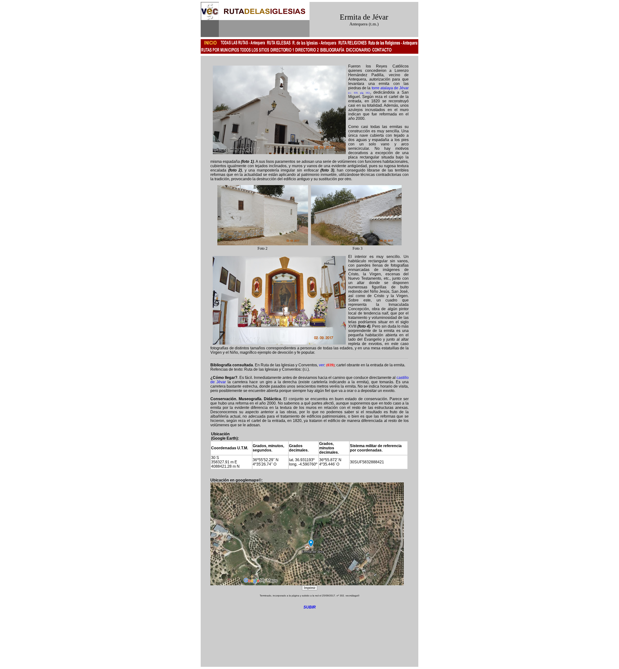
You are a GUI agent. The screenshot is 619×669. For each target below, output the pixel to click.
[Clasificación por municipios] (282, 52)
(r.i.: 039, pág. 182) (359, 93)
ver (321, 365)
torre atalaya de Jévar (390, 88)
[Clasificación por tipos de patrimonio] (307, 52)
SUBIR (309, 607)
